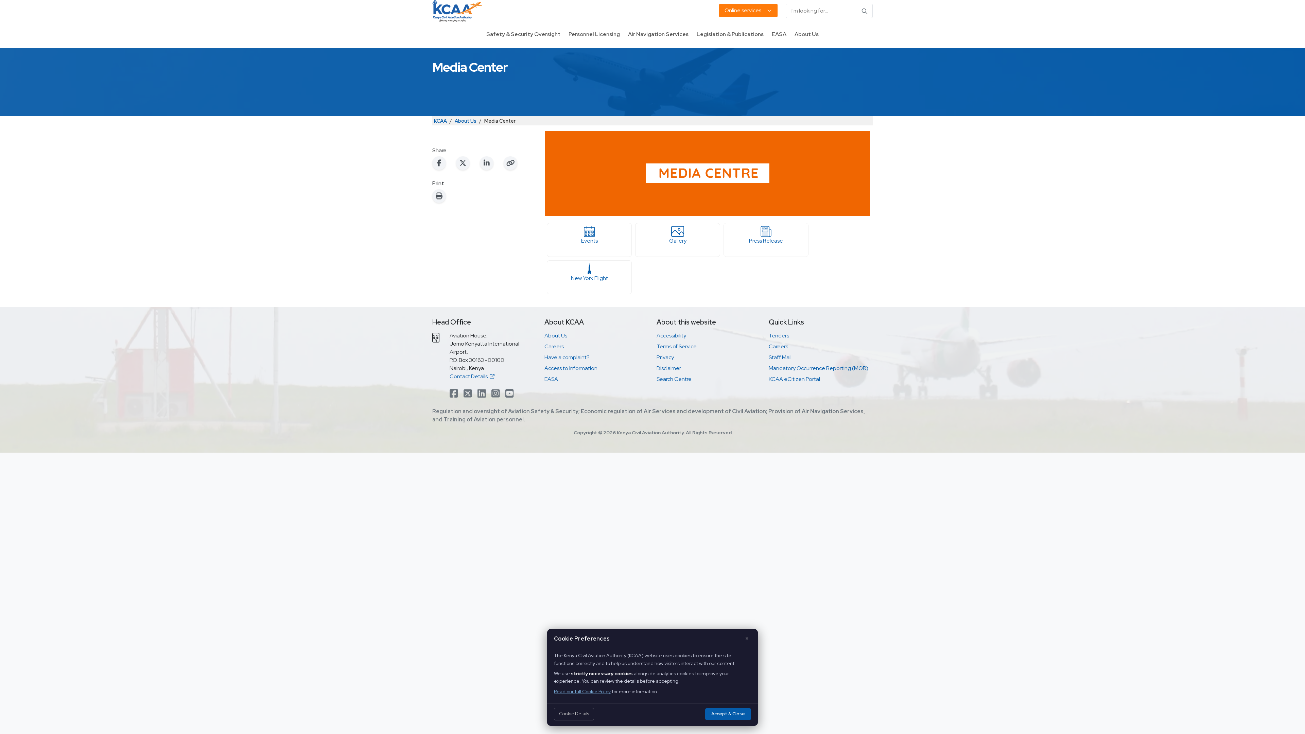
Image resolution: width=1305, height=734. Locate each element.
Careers (554, 346)
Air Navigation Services (658, 34)
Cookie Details (574, 714)
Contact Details (470, 376)
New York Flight (589, 278)
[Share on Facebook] (439, 163)
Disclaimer (669, 368)
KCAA (440, 121)
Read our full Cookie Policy (582, 691)
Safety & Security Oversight (523, 34)
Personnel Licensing (594, 34)
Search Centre (674, 379)
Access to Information (570, 368)
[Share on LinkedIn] (486, 163)
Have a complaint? (567, 357)
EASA (779, 34)
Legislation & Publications (730, 34)
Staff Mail (780, 357)
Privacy (665, 357)
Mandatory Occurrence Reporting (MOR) (818, 368)
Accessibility (671, 335)
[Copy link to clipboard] (510, 163)
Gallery (677, 240)
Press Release (766, 240)
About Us (807, 34)
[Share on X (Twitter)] (463, 163)
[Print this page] (439, 196)
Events (589, 240)
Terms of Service (677, 346)
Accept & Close (728, 714)
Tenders (779, 335)
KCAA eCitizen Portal (794, 379)
